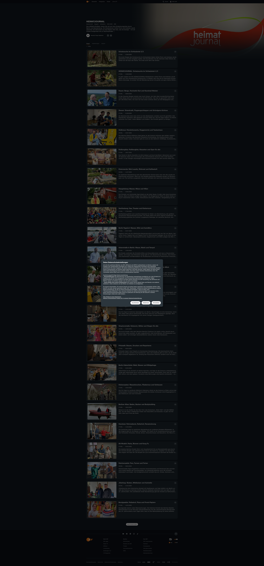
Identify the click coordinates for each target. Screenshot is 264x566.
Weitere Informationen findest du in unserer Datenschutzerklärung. (122, 298)
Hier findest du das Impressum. (112, 296)
